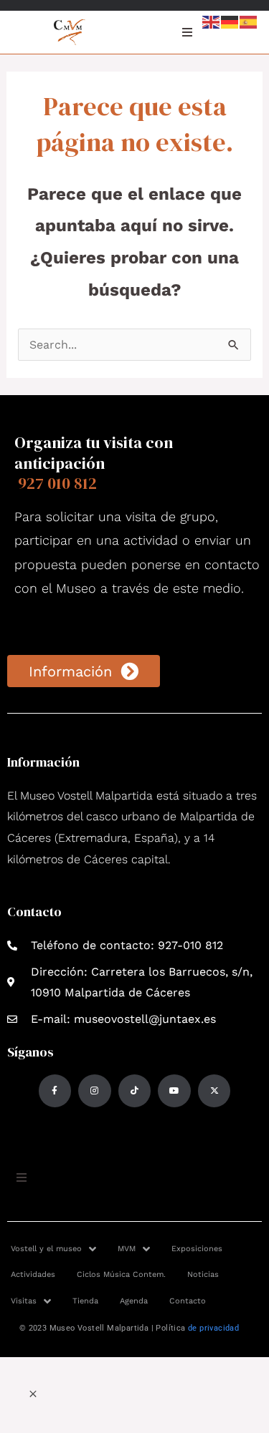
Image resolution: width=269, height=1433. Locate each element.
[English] (211, 21)
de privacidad (213, 1328)
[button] (33, 1395)
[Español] (249, 21)
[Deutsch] (230, 21)
